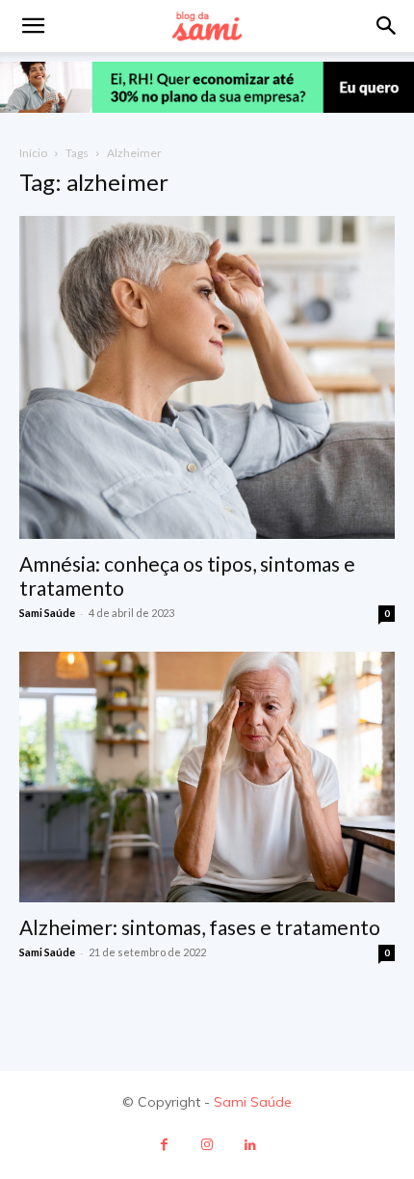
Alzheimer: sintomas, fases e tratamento (199, 927)
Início (33, 153)
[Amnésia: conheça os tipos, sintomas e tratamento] (207, 378)
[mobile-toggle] (33, 26)
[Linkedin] (251, 1145)
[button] (387, 26)
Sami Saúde (47, 612)
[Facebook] (164, 1145)
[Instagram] (207, 1145)
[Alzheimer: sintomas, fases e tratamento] (207, 777)
